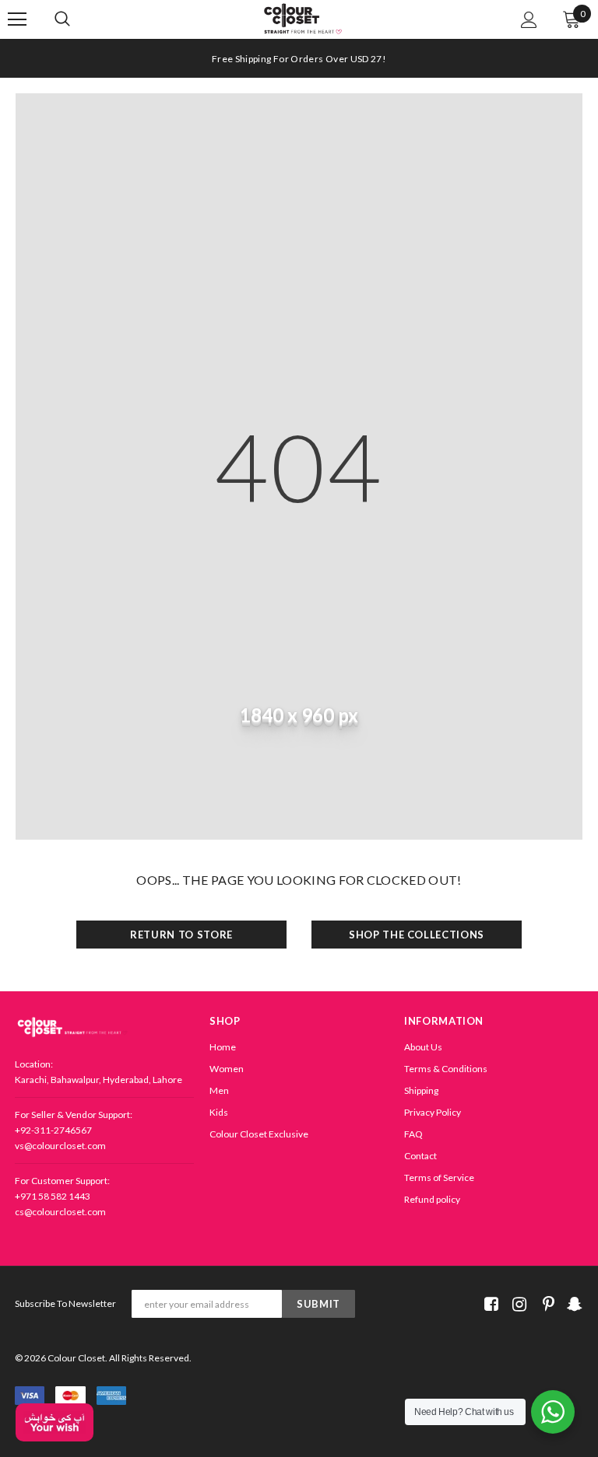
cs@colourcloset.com (60, 1212)
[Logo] (303, 19)
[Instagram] (516, 1304)
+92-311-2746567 (53, 1130)
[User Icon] (529, 20)
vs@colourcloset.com (60, 1145)
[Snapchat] (572, 1304)
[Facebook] (488, 1304)
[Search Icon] (78, 19)
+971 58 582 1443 (52, 1196)
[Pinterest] (544, 1304)
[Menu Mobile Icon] (17, 19)
